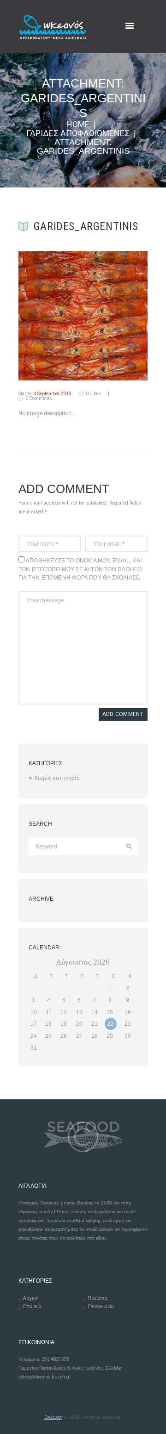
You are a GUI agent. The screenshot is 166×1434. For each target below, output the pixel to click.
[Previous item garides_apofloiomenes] (50, 316)
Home (77, 124)
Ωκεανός (53, 1417)
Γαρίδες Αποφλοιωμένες (78, 133)
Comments (38, 398)
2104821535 (56, 1359)
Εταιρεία (32, 1306)
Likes (93, 394)
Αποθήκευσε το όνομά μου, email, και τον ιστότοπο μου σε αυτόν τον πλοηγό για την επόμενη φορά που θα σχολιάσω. (80, 569)
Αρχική (31, 1298)
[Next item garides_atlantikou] (115, 316)
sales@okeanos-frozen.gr (44, 1377)
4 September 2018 (52, 393)
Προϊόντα (97, 1298)
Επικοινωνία (101, 1306)
